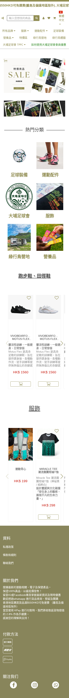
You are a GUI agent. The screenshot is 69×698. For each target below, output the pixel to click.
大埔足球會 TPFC (13, 44)
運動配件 (40, 31)
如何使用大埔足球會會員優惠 (48, 44)
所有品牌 (8, 31)
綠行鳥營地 (40, 37)
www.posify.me (34, 693)
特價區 (23, 37)
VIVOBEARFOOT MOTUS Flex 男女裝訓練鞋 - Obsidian (20, 337)
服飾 (24, 31)
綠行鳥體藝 (59, 37)
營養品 (7, 37)
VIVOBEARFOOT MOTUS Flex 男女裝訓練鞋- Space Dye (48, 337)
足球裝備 (58, 31)
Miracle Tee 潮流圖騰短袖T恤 (48, 470)
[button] (33, 89)
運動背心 (20, 468)
